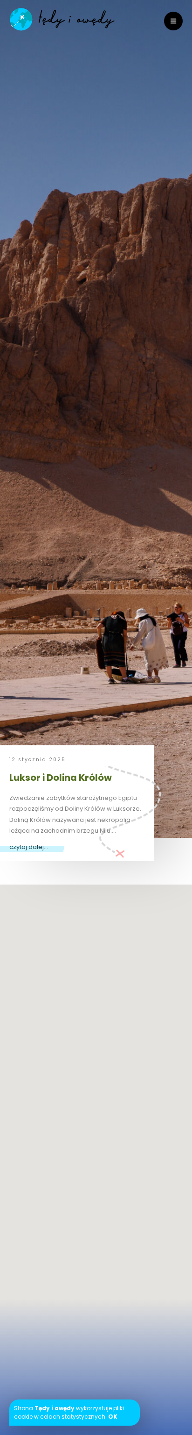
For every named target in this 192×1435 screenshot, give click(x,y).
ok (112, 1417)
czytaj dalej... (28, 846)
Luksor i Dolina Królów (60, 777)
